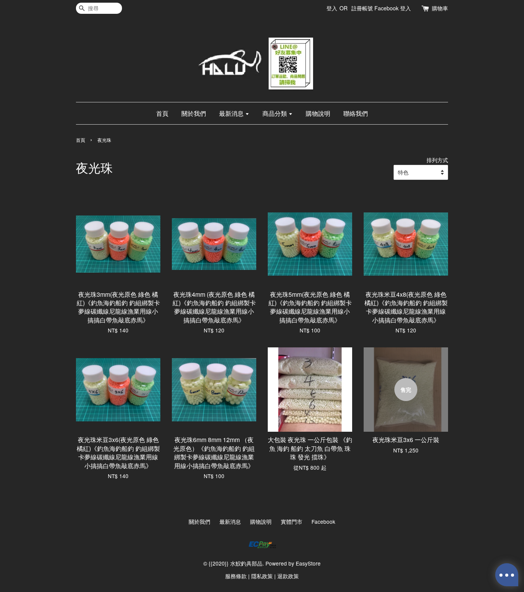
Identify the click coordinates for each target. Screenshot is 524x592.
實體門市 (291, 521)
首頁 (162, 113)
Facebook (323, 521)
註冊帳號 (362, 8)
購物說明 (318, 113)
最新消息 (232, 113)
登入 (331, 8)
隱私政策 (262, 576)
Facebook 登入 (392, 8)
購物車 (440, 8)
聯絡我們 (355, 113)
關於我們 (193, 113)
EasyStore (308, 563)
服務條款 (236, 576)
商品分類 (275, 113)
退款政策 (288, 576)
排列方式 (437, 160)
